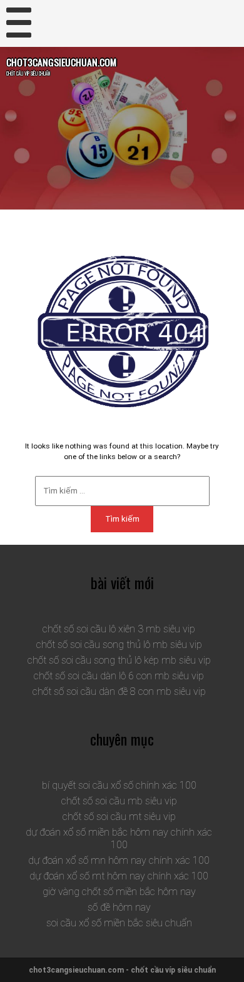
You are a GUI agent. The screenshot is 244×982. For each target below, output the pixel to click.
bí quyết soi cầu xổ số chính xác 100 (119, 785)
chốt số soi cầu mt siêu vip (119, 817)
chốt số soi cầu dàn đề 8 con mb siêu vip (119, 691)
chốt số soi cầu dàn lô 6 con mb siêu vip (119, 676)
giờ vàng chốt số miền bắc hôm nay (119, 892)
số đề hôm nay (119, 907)
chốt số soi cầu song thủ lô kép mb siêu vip (119, 660)
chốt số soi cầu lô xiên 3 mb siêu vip (119, 629)
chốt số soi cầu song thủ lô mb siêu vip (119, 644)
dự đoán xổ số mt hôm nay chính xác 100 (118, 876)
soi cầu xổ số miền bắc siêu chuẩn (119, 923)
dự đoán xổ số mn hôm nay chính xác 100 (119, 860)
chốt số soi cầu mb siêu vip (119, 801)
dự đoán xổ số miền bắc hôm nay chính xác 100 (119, 838)
